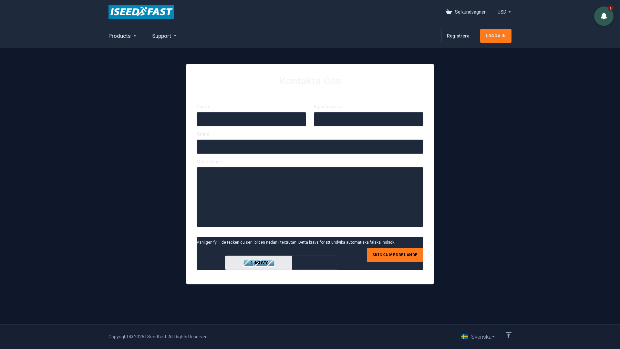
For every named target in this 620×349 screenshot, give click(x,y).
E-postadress (327, 106)
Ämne (203, 134)
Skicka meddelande (395, 255)
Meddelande (209, 161)
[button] (604, 16)
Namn (203, 106)
